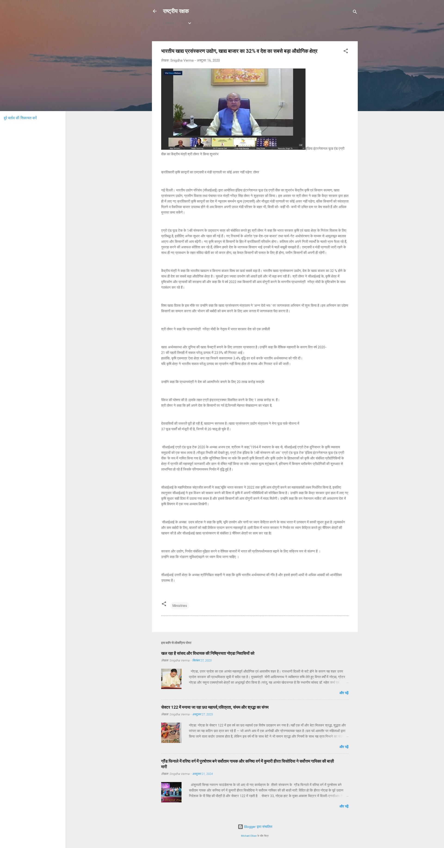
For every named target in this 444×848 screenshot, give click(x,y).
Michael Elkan (249, 835)
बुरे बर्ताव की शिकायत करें (20, 118)
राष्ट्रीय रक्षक (176, 11)
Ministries (180, 606)
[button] (345, 51)
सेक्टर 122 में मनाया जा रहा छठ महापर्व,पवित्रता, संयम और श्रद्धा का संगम (214, 707)
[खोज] (355, 13)
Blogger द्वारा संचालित (257, 827)
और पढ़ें (343, 693)
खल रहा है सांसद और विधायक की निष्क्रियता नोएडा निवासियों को (207, 653)
